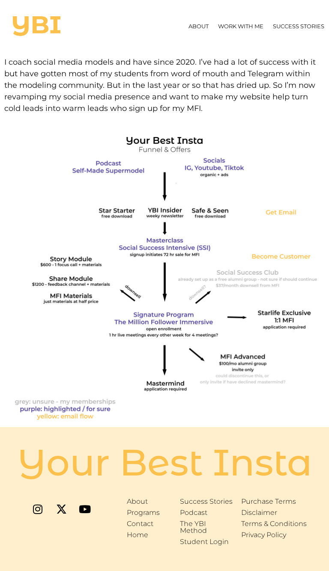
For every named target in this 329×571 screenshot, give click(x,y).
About (198, 26)
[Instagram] (37, 509)
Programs (143, 512)
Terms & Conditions (274, 524)
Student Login (204, 542)
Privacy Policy (263, 535)
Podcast (193, 512)
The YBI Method (193, 527)
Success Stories (298, 26)
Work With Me (240, 26)
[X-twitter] (61, 509)
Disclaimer (259, 512)
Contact (140, 524)
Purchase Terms (268, 501)
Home (137, 535)
